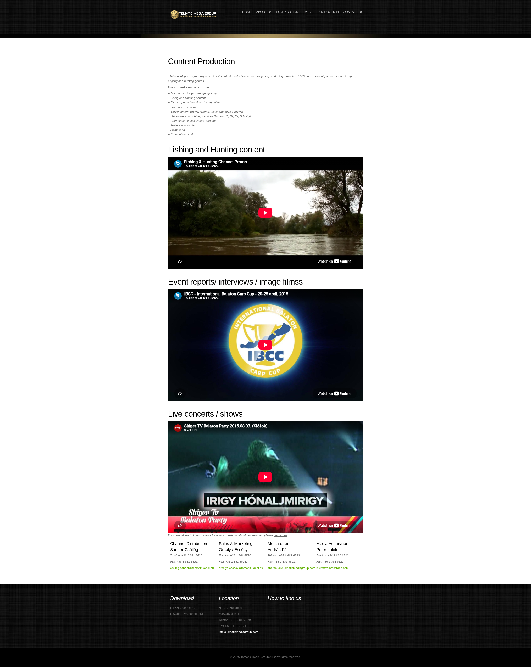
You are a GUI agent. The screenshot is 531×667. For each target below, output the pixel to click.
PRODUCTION (328, 12)
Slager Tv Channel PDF (188, 613)
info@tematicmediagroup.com (238, 631)
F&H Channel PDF (185, 607)
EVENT (308, 12)
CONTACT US (353, 12)
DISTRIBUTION (287, 12)
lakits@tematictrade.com (332, 568)
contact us (280, 535)
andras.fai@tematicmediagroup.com (291, 568)
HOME (247, 12)
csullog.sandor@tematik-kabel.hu (192, 568)
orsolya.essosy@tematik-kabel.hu (241, 568)
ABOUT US (264, 12)
